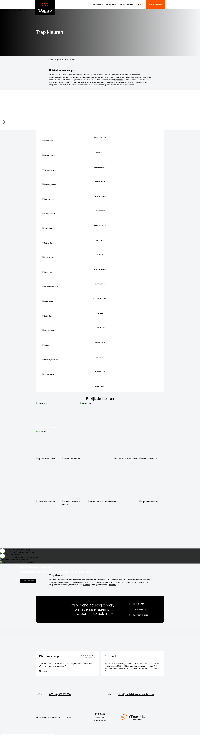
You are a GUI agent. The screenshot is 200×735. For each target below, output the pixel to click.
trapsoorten (118, 80)
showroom (86, 585)
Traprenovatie (59, 60)
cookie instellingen (100, 720)
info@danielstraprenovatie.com (136, 694)
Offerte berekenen (155, 4)
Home (51, 60)
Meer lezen (43, 671)
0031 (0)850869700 (60, 694)
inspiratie (112, 585)
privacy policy (100, 718)
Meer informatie (28, 581)
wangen (77, 82)
